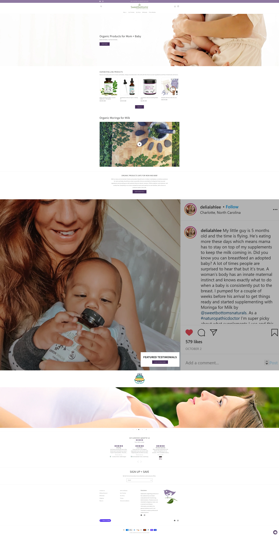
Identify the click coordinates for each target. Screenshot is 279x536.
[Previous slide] (133, 429)
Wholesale (102, 495)
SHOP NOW (104, 44)
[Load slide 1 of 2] (137, 429)
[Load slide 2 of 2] (139, 429)
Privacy (121, 498)
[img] (139, 440)
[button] (101, 6)
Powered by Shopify (145, 532)
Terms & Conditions (124, 500)
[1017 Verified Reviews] (139, 384)
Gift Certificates (123, 490)
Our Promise (123, 493)
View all (139, 107)
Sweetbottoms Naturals (137, 532)
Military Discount (103, 493)
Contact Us (102, 490)
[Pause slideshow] (146, 429)
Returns (101, 500)
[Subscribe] (151, 480)
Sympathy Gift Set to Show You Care (169, 97)
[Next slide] (142, 429)
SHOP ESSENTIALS (139, 191)
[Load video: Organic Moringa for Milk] (139, 144)
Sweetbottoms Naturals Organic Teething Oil (129, 98)
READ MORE (116, 419)
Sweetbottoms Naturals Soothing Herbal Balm (149, 98)
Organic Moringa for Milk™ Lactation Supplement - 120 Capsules (108, 98)
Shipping (102, 498)
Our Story (122, 495)
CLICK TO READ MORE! (160, 362)
